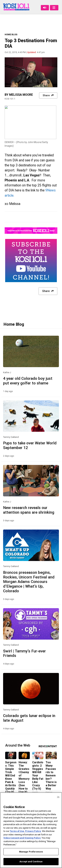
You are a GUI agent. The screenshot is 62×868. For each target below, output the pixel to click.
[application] (31, 72)
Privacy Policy (33, 831)
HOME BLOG (11, 34)
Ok (58, 797)
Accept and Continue (31, 861)
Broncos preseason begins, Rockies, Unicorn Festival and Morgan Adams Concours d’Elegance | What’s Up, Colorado (28, 581)
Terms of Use (17, 831)
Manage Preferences (31, 851)
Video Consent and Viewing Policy (22, 838)
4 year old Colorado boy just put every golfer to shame (27, 380)
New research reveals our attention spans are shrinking (28, 510)
